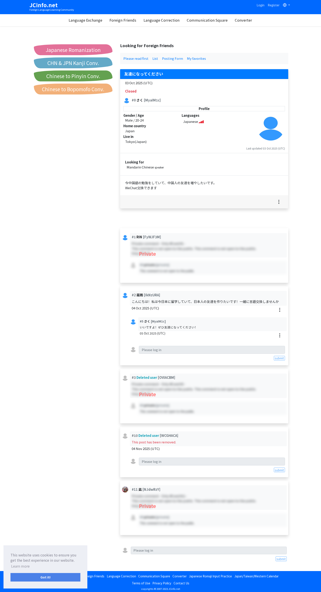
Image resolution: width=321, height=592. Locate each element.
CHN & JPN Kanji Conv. (73, 62)
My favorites (196, 58)
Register (274, 5)
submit (279, 358)
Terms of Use (141, 583)
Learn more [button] (20, 566)
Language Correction (161, 20)
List (155, 58)
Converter (243, 20)
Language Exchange (85, 20)
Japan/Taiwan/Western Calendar (256, 576)
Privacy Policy (161, 583)
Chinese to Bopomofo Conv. (73, 89)
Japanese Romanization (73, 49)
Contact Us (181, 583)
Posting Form (172, 58)
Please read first (135, 58)
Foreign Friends (122, 20)
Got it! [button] (45, 577)
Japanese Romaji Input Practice (210, 576)
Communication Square (207, 20)
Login (260, 5)
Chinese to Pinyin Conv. (73, 75)
